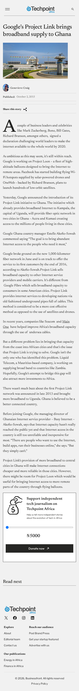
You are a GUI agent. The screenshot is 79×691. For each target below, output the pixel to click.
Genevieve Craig (19, 88)
